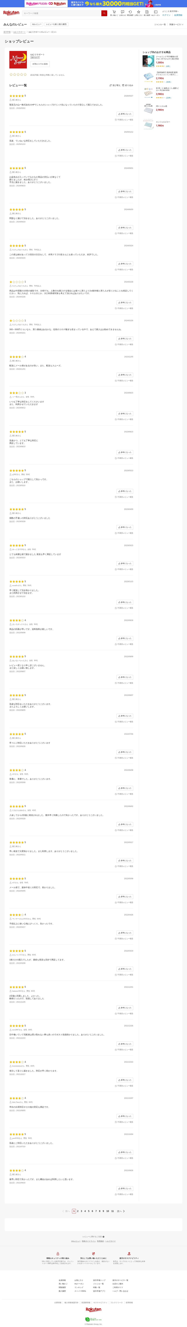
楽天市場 (7, 32)
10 (107, 1211)
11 (112, 1211)
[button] (122, 13)
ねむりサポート (19, 32)
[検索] (104, 13)
